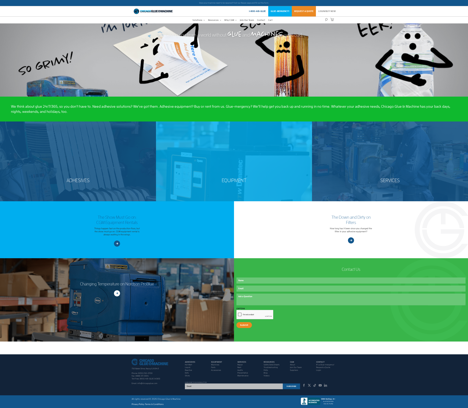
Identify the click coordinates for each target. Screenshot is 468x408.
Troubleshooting (271, 367)
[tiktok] (314, 385)
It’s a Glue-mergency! (325, 365)
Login (318, 370)
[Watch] (117, 293)
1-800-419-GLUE (257, 11)
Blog (266, 373)
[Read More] (117, 244)
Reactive (188, 370)
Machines (215, 365)
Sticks (187, 376)
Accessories (216, 370)
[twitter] (309, 385)
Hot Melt (188, 365)
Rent (239, 367)
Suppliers (294, 370)
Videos (266, 376)
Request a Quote (323, 367)
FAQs (266, 370)
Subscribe (291, 386)
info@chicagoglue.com (147, 383)
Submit (244, 325)
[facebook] (303, 385)
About (292, 365)
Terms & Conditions (154, 404)
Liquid (187, 367)
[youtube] (320, 385)
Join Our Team (296, 367)
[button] (326, 20)
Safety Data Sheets (271, 365)
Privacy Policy (138, 404)
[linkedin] (325, 385)
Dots (187, 373)
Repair (240, 365)
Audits (240, 370)
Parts (213, 367)
